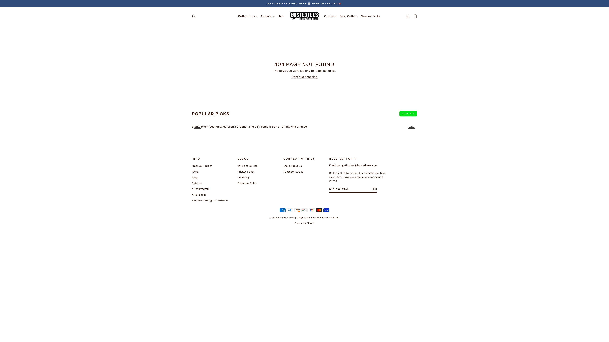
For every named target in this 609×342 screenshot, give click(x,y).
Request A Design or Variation (210, 200)
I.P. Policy (243, 177)
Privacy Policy (246, 172)
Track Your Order (202, 166)
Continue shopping (304, 77)
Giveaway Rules (247, 183)
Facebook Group (293, 172)
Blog (195, 177)
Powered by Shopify (304, 223)
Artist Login (199, 194)
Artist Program (201, 189)
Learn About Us (292, 166)
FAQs (195, 172)
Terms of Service (247, 166)
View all (408, 114)
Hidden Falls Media (329, 217)
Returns (197, 183)
